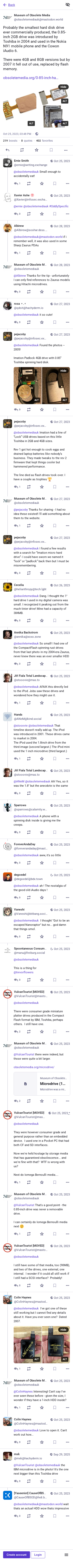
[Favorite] (36, 150)
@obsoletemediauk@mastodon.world (38, 237)
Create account (16, 1555)
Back (11, 5)
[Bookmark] (51, 150)
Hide (63, 86)
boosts (10, 140)
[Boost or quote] (22, 150)
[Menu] (66, 1555)
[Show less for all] (67, 4)
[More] (65, 150)
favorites (44, 140)
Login (38, 1555)
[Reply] (7, 150)
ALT (31, 123)
